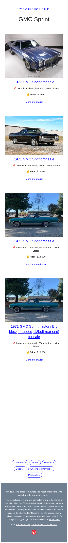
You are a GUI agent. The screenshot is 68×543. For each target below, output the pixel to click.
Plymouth (33, 475)
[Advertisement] (34, 419)
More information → (36, 102)
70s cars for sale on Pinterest (44, 524)
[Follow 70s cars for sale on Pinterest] (34, 533)
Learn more (54, 519)
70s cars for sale (34, 9)
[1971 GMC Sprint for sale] (34, 154)
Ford (34, 462)
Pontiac (48, 462)
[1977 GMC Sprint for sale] (34, 77)
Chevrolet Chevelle (40, 468)
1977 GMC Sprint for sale (34, 82)
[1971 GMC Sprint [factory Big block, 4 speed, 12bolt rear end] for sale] (34, 321)
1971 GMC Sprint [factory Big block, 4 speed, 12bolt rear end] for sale (34, 331)
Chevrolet (19, 462)
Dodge (19, 468)
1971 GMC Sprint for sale (34, 159)
